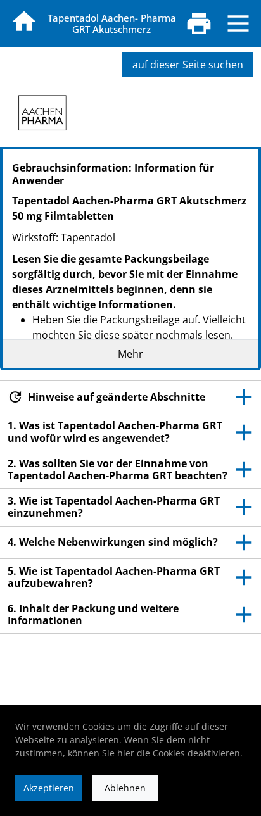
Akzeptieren (48, 788)
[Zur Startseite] (24, 21)
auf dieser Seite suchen (187, 65)
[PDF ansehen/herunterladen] (199, 23)
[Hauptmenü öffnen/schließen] (238, 23)
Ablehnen (125, 788)
